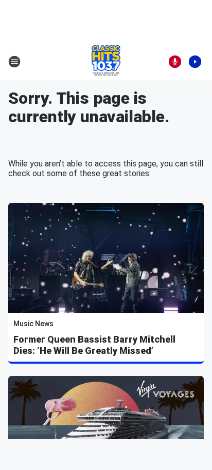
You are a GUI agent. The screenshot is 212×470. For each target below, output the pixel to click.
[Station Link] (106, 61)
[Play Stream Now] (195, 61)
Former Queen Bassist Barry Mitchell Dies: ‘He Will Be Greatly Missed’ (94, 345)
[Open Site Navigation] (14, 61)
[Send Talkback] (175, 61)
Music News (33, 323)
